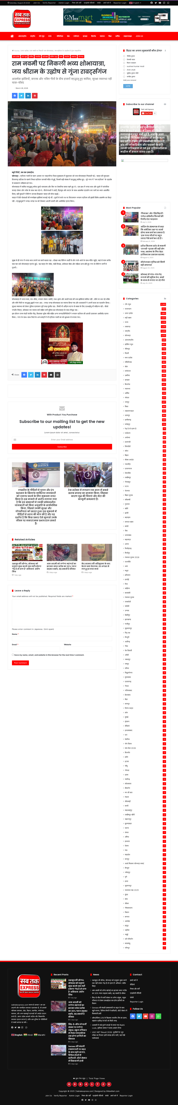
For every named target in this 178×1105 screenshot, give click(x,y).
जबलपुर (127, 659)
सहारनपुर (128, 819)
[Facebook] (13, 1027)
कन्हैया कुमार (131, 76)
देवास (126, 846)
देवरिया (127, 739)
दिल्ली (127, 353)
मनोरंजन (76, 36)
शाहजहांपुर (128, 810)
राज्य (49, 36)
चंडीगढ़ (127, 779)
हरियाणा (127, 575)
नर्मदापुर (127, 872)
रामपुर (127, 664)
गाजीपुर (127, 624)
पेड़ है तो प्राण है (130, 428)
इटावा (127, 761)
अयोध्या (127, 437)
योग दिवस (128, 744)
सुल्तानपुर (128, 886)
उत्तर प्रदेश (24, 51)
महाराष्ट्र (128, 539)
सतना (127, 828)
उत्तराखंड (128, 535)
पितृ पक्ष (127, 633)
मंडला (127, 797)
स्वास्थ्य (102, 36)
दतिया (127, 668)
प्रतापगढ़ (128, 681)
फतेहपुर (127, 424)
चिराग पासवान (131, 63)
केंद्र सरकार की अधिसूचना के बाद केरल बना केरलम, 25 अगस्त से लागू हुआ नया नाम (95, 566)
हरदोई (127, 579)
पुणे (126, 877)
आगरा (127, 544)
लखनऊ (73, 56)
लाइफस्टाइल (128, 36)
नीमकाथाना (128, 908)
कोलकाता (128, 783)
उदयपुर (127, 415)
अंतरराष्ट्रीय (22, 36)
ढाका (126, 775)
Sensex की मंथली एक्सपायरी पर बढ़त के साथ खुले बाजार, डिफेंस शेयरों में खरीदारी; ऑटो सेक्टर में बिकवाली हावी (77, 1053)
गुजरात (127, 504)
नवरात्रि (37, 56)
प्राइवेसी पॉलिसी (89, 3)
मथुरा (126, 570)
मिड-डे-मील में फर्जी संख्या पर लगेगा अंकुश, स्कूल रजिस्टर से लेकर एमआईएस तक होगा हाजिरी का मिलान (77, 1031)
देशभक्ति (128, 473)
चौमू (126, 766)
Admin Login (64, 3)
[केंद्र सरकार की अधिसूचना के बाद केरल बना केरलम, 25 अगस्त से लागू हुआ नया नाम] (96, 552)
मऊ (126, 850)
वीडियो (127, 726)
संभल (126, 832)
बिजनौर (127, 752)
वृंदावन (127, 721)
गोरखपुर (127, 482)
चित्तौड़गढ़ (128, 548)
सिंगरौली (127, 446)
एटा (126, 735)
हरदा (126, 881)
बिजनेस (93, 36)
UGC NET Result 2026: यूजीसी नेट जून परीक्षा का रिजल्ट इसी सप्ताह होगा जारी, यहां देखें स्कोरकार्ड (108, 1035)
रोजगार (127, 491)
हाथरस (127, 841)
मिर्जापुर (127, 553)
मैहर (126, 699)
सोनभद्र (80, 56)
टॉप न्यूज (41, 36)
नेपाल (127, 686)
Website (67, 644)
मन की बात (128, 792)
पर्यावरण (127, 433)
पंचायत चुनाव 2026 (132, 557)
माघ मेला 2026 (130, 748)
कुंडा (126, 894)
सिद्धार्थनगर (128, 673)
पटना (126, 486)
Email (15, 644)
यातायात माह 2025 (132, 890)
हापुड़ (126, 925)
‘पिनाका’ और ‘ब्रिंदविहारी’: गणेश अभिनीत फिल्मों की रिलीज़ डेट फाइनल (152, 216)
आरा (126, 566)
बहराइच (127, 517)
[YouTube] (19, 1027)
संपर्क (99, 3)
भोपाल (127, 397)
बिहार (126, 455)
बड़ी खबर (45, 56)
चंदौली (127, 606)
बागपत (127, 917)
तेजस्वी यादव (131, 59)
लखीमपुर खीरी (130, 815)
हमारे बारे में (107, 3)
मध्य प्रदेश (128, 358)
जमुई (126, 934)
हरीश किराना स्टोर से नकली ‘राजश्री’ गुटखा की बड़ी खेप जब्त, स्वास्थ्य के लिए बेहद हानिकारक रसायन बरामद (153, 250)
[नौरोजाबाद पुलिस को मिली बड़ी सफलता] (131, 266)
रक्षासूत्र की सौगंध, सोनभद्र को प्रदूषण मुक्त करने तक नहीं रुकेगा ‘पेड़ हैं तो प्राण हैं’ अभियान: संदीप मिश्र (26, 567)
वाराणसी (127, 442)
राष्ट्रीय (32, 36)
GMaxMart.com (112, 1091)
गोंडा (126, 646)
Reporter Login (119, 3)
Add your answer (129, 80)
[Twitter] (16, 1027)
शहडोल (127, 854)
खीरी (126, 508)
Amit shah (131, 70)
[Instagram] (23, 1027)
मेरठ (126, 584)
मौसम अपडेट (129, 460)
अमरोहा (127, 921)
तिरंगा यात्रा (129, 708)
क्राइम (85, 36)
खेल (68, 36)
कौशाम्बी (127, 499)
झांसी (126, 513)
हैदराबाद (127, 695)
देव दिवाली (128, 650)
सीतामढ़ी (128, 801)
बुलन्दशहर (128, 823)
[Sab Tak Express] (22, 18)
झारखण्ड (128, 619)
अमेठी (127, 655)
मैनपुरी (127, 637)
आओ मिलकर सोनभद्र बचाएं (134, 863)
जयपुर (127, 402)
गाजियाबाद (128, 690)
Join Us (36, 3)
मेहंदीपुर (127, 615)
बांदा (126, 899)
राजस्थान (128, 309)
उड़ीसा (127, 930)
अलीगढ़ (127, 641)
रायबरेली (128, 602)
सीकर (127, 903)
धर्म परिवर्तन (129, 939)
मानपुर (127, 859)
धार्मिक (117, 36)
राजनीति (128, 562)
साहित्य (127, 588)
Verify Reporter (49, 3)
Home (16, 51)
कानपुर (127, 704)
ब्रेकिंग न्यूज (53, 56)
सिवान (127, 912)
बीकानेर (127, 788)
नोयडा (127, 770)
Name (15, 634)
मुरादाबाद (128, 677)
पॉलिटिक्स (60, 36)
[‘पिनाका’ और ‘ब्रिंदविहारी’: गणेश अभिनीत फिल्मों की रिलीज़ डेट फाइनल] (131, 217)
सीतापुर (127, 349)
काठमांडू (127, 943)
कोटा (126, 451)
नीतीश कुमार (131, 56)
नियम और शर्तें (76, 3)
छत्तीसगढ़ (128, 420)
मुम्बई (126, 717)
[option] (146, 139)
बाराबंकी (127, 593)
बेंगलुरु (127, 868)
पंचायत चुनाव (129, 597)
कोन (126, 712)
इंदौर (126, 757)
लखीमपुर (128, 477)
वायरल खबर (129, 522)
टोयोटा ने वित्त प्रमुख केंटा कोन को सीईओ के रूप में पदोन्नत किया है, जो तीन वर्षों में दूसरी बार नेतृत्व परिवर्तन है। (145, 148)
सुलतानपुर (128, 628)
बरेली (126, 526)
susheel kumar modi (135, 66)
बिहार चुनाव (129, 495)
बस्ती (126, 806)
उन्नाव (127, 610)
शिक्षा (110, 36)
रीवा (126, 531)
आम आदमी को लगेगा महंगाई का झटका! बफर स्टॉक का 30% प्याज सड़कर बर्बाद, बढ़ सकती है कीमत (61, 566)
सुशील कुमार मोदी (132, 73)
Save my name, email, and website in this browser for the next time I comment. (49, 655)
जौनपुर (127, 948)
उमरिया (127, 375)
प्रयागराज (128, 468)
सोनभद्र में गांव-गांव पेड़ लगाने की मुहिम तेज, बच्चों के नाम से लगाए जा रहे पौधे (153, 277)
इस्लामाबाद (128, 730)
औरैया (127, 837)
